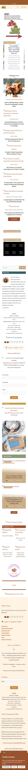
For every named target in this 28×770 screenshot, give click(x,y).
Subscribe (14, 397)
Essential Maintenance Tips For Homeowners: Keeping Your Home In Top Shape (14, 124)
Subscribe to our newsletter (10, 363)
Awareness (14, 149)
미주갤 (14, 585)
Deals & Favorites (6, 639)
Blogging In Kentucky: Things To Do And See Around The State (8, 554)
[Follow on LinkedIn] (20, 342)
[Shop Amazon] (23, 342)
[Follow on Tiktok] (8, 342)
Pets (2, 637)
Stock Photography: (14, 743)
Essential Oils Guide (6, 628)
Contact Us (14, 331)
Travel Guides (5, 633)
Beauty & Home (5, 635)
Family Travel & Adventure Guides (14, 209)
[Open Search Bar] (18, 7)
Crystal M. (12, 480)
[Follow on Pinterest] (10, 342)
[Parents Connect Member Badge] (14, 576)
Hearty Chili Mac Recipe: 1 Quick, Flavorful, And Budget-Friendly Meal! (14, 104)
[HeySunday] (14, 451)
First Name (5, 375)
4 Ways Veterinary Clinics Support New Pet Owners (14, 477)
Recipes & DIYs (5, 630)
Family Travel (14, 136)
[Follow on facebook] (15, 342)
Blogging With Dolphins (7, 535)
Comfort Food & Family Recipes (14, 99)
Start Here (4, 626)
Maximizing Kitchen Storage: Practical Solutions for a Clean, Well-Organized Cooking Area (14, 500)
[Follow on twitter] (18, 342)
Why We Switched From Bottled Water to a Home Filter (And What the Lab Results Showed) (14, 48)
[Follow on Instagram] (5, 342)
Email (3, 389)
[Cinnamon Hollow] (4, 7)
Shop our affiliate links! (14, 353)
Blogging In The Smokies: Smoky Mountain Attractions (20, 554)
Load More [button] (14, 219)
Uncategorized (7, 461)
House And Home (14, 119)
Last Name (5, 382)
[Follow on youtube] (13, 342)
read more (6, 307)
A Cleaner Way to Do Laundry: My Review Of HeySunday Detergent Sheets (14, 184)
